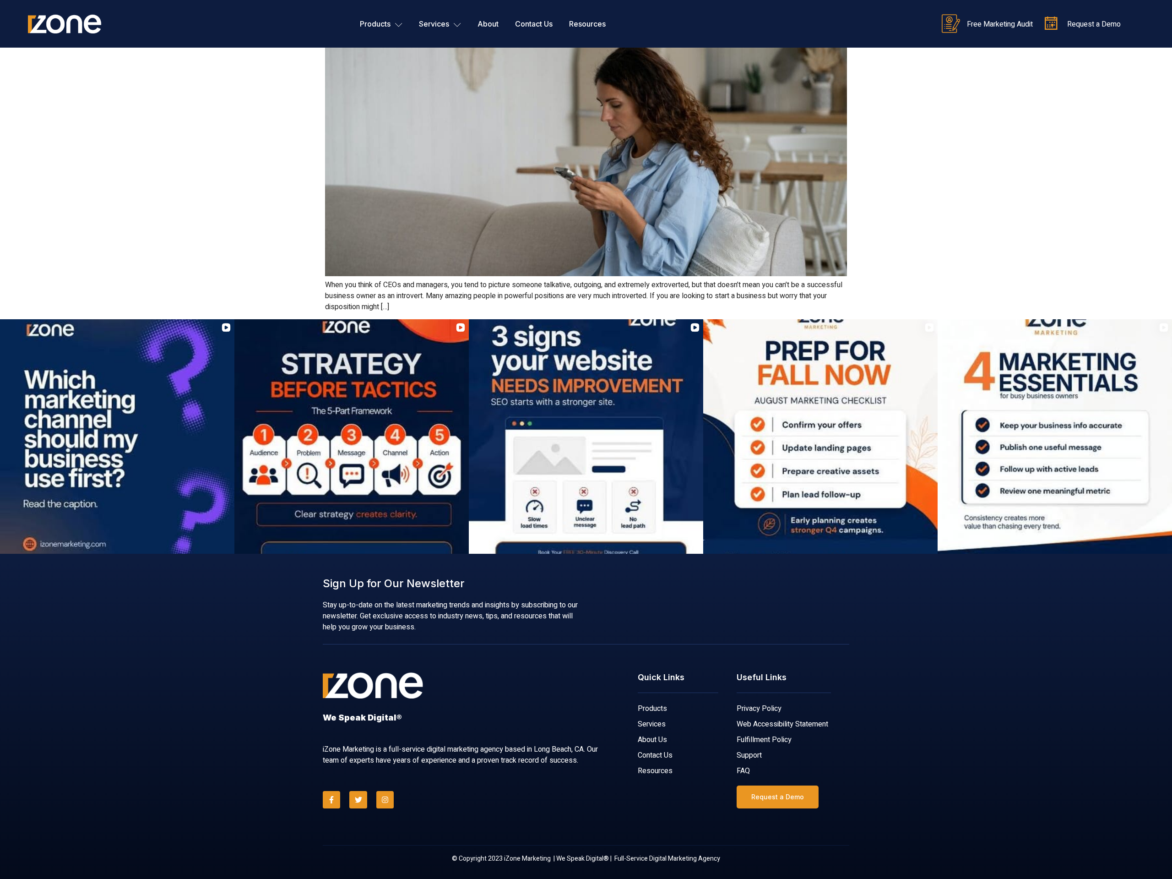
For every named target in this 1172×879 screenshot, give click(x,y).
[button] (7, 436)
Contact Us (534, 23)
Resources (587, 23)
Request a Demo (1094, 24)
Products (375, 23)
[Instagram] (385, 799)
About (488, 23)
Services (434, 23)
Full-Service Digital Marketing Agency (667, 858)
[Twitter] (358, 799)
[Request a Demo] (1051, 24)
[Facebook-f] (331, 799)
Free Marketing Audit (1000, 24)
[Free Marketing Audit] (951, 24)
